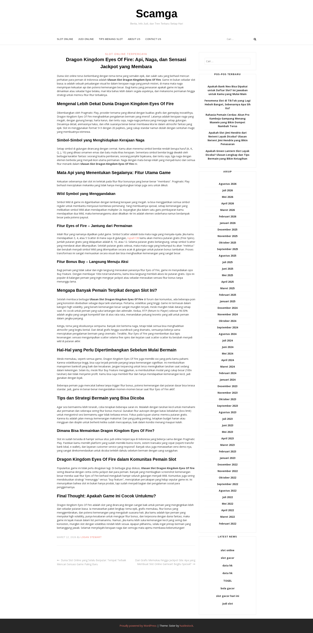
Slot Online (65, 39)
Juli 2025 (227, 262)
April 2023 (227, 438)
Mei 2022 (227, 503)
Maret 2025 (227, 288)
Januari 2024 (227, 379)
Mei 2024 (227, 353)
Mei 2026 (227, 197)
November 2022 (228, 471)
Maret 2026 (227, 210)
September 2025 (227, 249)
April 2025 (227, 281)
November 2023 (228, 392)
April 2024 (227, 360)
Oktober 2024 (227, 321)
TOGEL (227, 580)
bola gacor (228, 588)
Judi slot (227, 603)
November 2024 (228, 314)
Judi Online (86, 39)
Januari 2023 (227, 458)
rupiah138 (133, 238)
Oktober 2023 (227, 399)
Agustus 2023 (227, 412)
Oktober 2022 (227, 477)
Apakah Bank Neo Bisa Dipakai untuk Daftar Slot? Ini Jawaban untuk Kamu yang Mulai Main (228, 90)
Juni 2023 (227, 425)
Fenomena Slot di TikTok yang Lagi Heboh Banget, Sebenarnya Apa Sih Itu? (228, 104)
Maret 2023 (227, 445)
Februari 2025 (227, 294)
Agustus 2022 (227, 490)
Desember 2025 (227, 229)
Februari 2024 (227, 373)
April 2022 (227, 510)
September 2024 (227, 327)
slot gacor (227, 558)
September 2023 (227, 405)
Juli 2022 (227, 497)
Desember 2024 (227, 308)
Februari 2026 (227, 216)
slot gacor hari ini (227, 596)
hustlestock (186, 625)
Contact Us (153, 39)
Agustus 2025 (227, 255)
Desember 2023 (227, 386)
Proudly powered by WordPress (138, 625)
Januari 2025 (227, 301)
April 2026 (227, 203)
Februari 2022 (227, 523)
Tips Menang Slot (111, 39)
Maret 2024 (227, 366)
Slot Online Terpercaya (126, 54)
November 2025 (228, 236)
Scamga (156, 13)
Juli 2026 (227, 190)
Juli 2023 (227, 418)
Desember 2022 (227, 464)
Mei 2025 (227, 275)
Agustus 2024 (227, 334)
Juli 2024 (227, 340)
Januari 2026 (227, 223)
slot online (227, 550)
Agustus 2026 (227, 183)
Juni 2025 (227, 268)
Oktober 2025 (227, 242)
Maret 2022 (227, 516)
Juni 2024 (227, 347)
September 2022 (227, 484)
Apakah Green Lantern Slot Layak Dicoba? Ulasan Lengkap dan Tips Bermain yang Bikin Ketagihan (227, 154)
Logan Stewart (91, 537)
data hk (227, 565)
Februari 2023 (227, 451)
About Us (134, 39)
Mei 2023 (227, 432)
